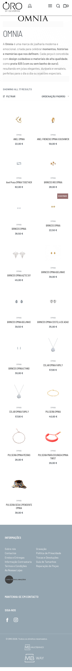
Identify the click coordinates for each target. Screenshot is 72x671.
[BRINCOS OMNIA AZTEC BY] (19, 255)
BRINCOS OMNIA (19, 228)
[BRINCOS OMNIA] (19, 208)
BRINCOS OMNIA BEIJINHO (53, 272)
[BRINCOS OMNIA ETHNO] (19, 348)
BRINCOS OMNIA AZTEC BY (19, 275)
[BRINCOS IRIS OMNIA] (53, 163)
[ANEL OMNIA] (19, 120)
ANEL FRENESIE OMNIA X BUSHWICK (53, 139)
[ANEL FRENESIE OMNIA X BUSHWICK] (53, 120)
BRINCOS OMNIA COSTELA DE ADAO (53, 322)
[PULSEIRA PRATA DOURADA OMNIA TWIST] (53, 436)
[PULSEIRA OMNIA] (53, 393)
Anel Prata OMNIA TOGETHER (19, 182)
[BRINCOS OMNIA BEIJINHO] (53, 253)
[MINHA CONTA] (30, 6)
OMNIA (19, 135)
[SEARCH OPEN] (58, 6)
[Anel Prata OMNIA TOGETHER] (19, 163)
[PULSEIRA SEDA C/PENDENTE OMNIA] (19, 484)
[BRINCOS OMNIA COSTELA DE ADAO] (53, 301)
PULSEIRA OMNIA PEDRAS (19, 455)
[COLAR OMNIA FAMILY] (53, 346)
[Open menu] (50, 5)
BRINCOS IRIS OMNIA (53, 182)
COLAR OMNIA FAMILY (53, 365)
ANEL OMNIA (19, 139)
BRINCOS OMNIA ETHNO (19, 368)
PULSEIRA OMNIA (53, 411)
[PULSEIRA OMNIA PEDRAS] (19, 436)
